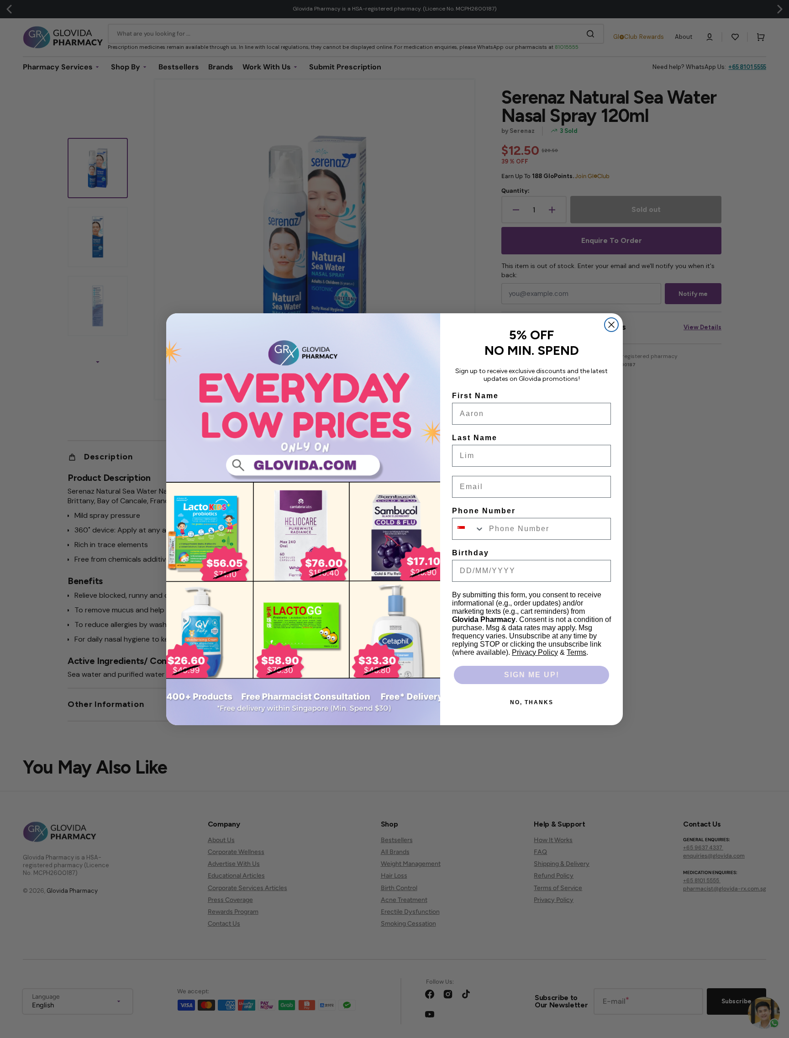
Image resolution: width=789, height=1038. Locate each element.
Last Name (474, 438)
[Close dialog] (611, 325)
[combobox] (468, 528)
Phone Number (483, 511)
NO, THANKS (531, 702)
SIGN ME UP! (531, 675)
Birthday (470, 553)
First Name (475, 396)
